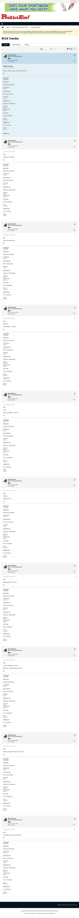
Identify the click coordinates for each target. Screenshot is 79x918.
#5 (75, 404)
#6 (75, 490)
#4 (75, 318)
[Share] (74, 61)
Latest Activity (16, 44)
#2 (75, 151)
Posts (5, 44)
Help (59, 905)
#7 (75, 576)
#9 (75, 746)
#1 (75, 66)
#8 (75, 660)
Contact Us (65, 905)
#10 (75, 829)
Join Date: (10, 60)
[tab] (6, 44)
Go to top (73, 905)
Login (72, 1)
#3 (75, 235)
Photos (27, 44)
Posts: (9, 61)
